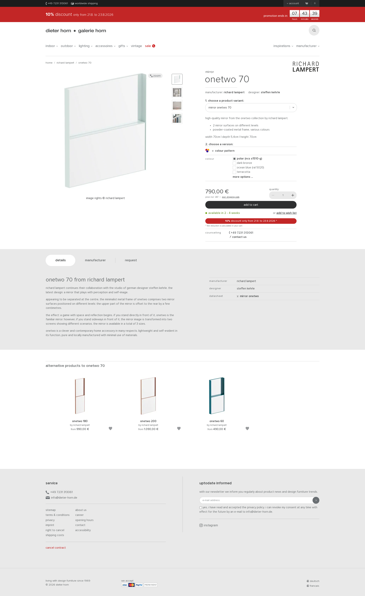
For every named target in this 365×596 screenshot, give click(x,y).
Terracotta (243, 172)
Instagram (211, 525)
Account (294, 3)
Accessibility (83, 530)
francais (314, 586)
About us (80, 510)
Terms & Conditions (58, 515)
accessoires (104, 46)
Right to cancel (55, 530)
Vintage (136, 46)
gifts (121, 46)
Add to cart (251, 204)
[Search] (314, 30)
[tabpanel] (80, 408)
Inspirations (282, 46)
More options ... (243, 176)
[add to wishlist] (110, 429)
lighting (84, 46)
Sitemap (51, 510)
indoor (50, 46)
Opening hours (84, 520)
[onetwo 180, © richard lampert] (80, 414)
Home (49, 62)
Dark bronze (244, 163)
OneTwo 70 (84, 62)
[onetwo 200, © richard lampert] (148, 414)
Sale (148, 46)
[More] (293, 195)
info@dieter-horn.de (64, 497)
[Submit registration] (316, 500)
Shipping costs (55, 535)
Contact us (239, 237)
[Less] (273, 195)
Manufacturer (306, 46)
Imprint (50, 525)
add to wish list (286, 213)
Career (79, 515)
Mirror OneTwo (248, 296)
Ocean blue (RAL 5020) (250, 167)
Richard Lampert (65, 62)
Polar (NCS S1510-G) (249, 158)
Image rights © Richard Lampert (105, 198)
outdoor (67, 46)
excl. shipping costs (230, 197)
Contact (80, 525)
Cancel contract (56, 547)
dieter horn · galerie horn (76, 31)
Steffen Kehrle (270, 92)
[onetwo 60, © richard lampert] (217, 414)
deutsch (314, 581)
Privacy (50, 520)
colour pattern (224, 150)
